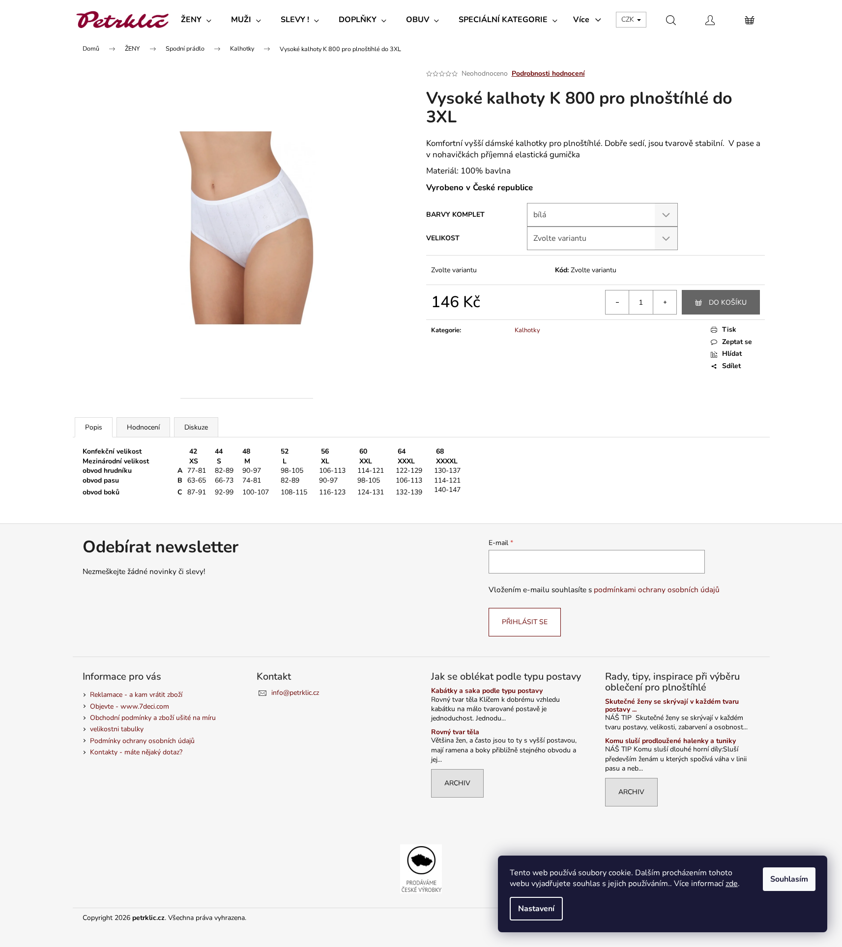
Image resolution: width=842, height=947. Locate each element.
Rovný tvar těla (455, 732)
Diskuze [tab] (196, 427)
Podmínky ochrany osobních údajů (142, 741)
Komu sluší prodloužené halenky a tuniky (670, 741)
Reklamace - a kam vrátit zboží (136, 694)
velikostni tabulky (117, 729)
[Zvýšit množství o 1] (664, 302)
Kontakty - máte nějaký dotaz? (136, 752)
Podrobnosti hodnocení (548, 73)
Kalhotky (527, 330)
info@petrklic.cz (295, 692)
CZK (628, 19)
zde (732, 883)
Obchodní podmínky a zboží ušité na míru (153, 717)
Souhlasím (789, 879)
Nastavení (536, 908)
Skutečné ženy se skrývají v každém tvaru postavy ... (672, 705)
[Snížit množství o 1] (617, 302)
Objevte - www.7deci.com (129, 706)
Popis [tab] (93, 427)
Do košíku (728, 302)
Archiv (457, 783)
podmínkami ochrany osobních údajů (657, 589)
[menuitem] (196, 19)
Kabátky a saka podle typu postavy (487, 690)
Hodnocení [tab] (143, 427)
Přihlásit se (525, 622)
